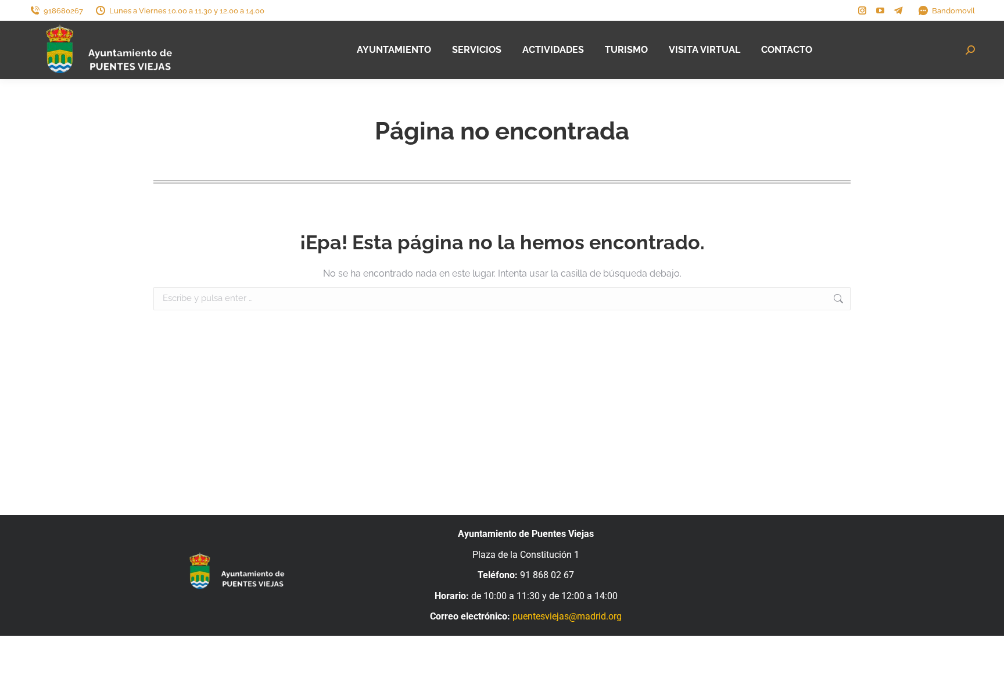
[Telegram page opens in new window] (898, 10)
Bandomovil (953, 10)
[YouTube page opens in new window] (880, 10)
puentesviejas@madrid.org (567, 616)
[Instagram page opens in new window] (862, 10)
